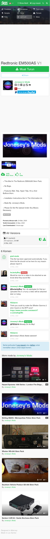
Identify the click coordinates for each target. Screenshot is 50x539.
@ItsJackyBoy (16, 289)
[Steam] (27, 84)
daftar (32, 345)
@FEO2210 (14, 324)
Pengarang (28, 286)
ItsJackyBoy (15, 272)
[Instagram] (18, 84)
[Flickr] (21, 84)
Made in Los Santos (8, 533)
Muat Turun (26, 69)
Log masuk (21, 345)
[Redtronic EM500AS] (25, 145)
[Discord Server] (29, 84)
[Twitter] (16, 84)
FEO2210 (14, 302)
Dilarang (24, 272)
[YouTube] (24, 84)
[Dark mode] (43, 3)
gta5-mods (14, 256)
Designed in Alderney (9, 530)
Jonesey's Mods (22, 82)
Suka (21, 175)
